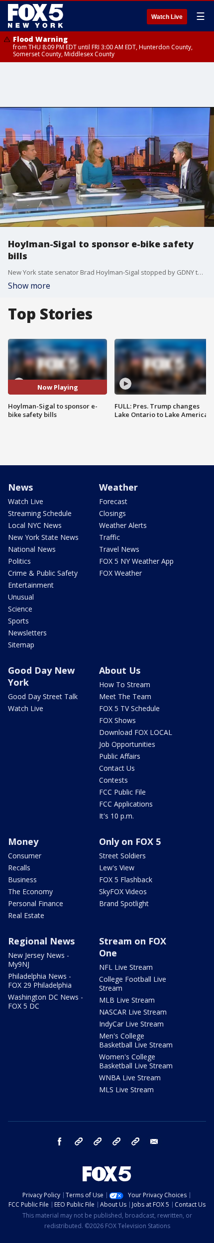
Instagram (79, 1141)
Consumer (24, 855)
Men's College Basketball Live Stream (136, 1040)
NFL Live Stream (126, 967)
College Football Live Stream (132, 983)
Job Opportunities (127, 744)
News (20, 487)
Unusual (21, 597)
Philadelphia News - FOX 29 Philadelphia (40, 980)
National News (32, 549)
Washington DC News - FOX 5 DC (45, 1001)
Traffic (109, 537)
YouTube (116, 1141)
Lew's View (116, 867)
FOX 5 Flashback (125, 879)
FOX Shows (117, 720)
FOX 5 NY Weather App (136, 561)
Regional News (41, 941)
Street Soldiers (122, 855)
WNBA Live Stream (130, 1077)
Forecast (113, 501)
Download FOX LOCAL (135, 732)
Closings (112, 513)
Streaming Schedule (40, 513)
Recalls (19, 867)
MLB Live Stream (127, 1000)
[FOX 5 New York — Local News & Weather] (37, 16)
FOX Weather (120, 573)
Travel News (119, 549)
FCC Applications (126, 804)
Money (23, 841)
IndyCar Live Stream (131, 1024)
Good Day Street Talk (43, 696)
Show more (29, 285)
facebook (60, 1141)
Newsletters (27, 632)
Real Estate (26, 915)
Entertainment (31, 585)
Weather (118, 487)
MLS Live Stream (126, 1089)
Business (22, 879)
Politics (19, 561)
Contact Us (117, 768)
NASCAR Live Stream (133, 1012)
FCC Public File (122, 792)
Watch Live (167, 16)
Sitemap (21, 644)
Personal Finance (35, 903)
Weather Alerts (123, 525)
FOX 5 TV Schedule (129, 708)
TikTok (98, 1141)
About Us (119, 670)
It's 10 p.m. (116, 816)
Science (20, 609)
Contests (113, 780)
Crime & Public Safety (43, 573)
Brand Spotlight (124, 903)
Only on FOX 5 (130, 841)
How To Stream (124, 684)
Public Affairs (119, 756)
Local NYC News (35, 525)
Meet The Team (125, 696)
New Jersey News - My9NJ (38, 959)
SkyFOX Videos (123, 891)
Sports (18, 620)
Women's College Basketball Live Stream (136, 1061)
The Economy (30, 891)
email (154, 1141)
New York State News (43, 537)
